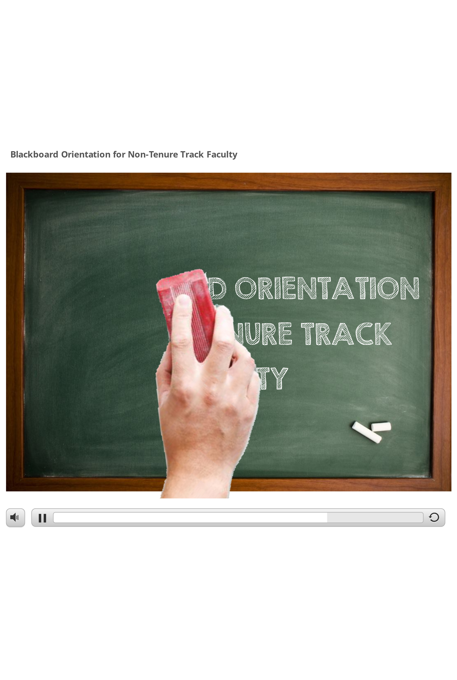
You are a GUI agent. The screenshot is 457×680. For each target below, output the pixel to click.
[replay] (434, 519)
